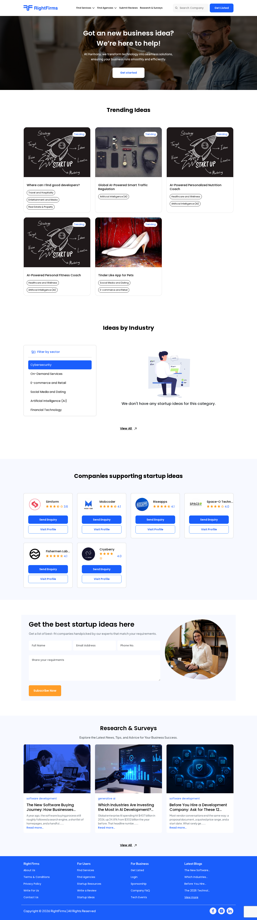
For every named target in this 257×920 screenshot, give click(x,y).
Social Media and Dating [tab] (48, 392)
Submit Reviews (128, 7)
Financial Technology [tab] (46, 410)
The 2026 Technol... (197, 890)
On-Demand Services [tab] (46, 374)
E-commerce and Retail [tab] (48, 383)
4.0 (227, 506)
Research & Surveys (151, 7)
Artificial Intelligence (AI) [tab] (48, 401)
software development (42, 798)
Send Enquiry (48, 520)
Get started (128, 73)
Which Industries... (196, 877)
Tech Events (139, 897)
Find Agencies (86, 877)
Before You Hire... (195, 884)
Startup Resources (89, 884)
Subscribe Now (44, 690)
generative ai (106, 798)
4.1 (119, 506)
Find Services (85, 870)
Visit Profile (48, 529)
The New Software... (197, 870)
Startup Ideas (86, 897)
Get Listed (221, 8)
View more (191, 897)
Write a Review (86, 890)
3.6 (66, 506)
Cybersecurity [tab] (41, 365)
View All (126, 428)
